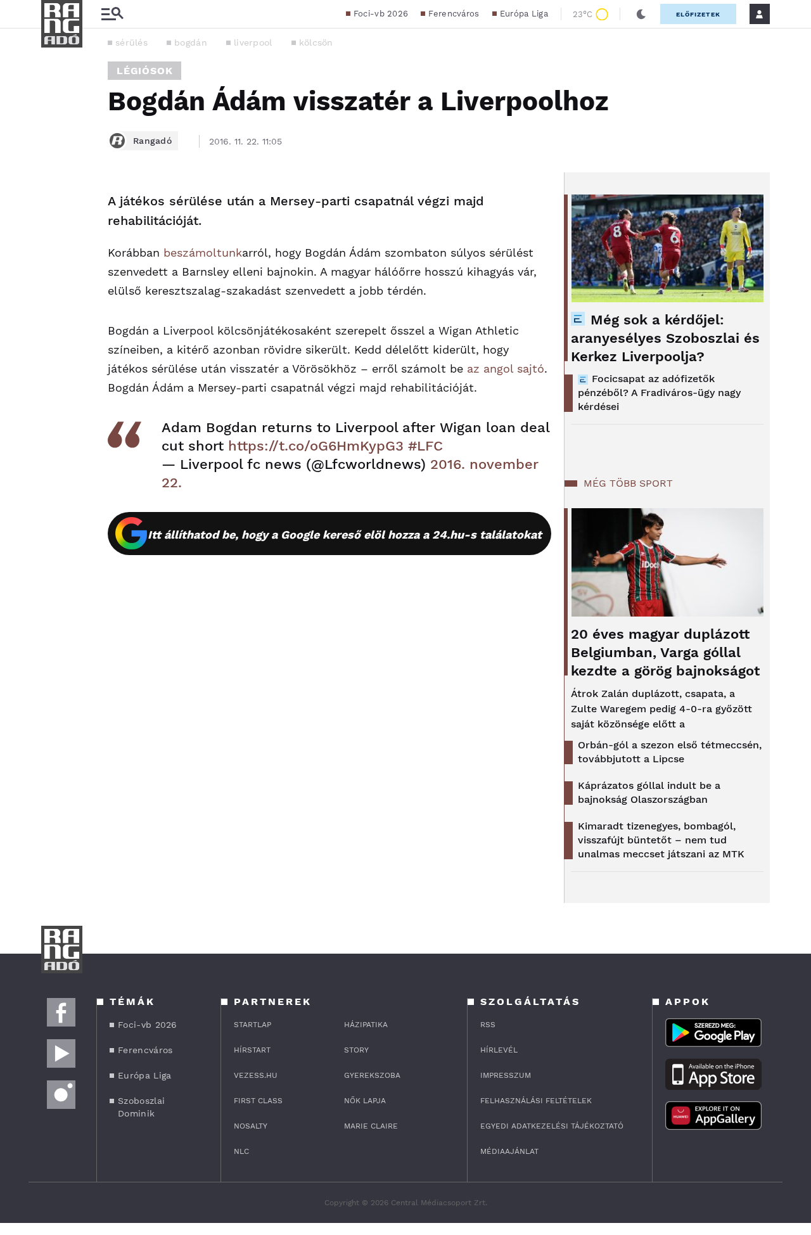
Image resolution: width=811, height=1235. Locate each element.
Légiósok (144, 71)
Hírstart (252, 1050)
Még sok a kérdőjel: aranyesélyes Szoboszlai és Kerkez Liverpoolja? (665, 338)
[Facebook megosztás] (55, 205)
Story (356, 1050)
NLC (241, 1151)
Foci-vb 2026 (381, 13)
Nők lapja (365, 1100)
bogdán (190, 42)
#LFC (425, 446)
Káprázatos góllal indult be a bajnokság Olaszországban (649, 792)
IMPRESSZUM (505, 1075)
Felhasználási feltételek (536, 1100)
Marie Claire (371, 1126)
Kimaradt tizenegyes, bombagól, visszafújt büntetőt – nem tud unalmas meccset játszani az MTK (661, 840)
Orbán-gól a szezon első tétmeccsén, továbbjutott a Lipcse (670, 752)
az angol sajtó (505, 368)
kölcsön (316, 42)
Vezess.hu (256, 1075)
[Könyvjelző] (55, 277)
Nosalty (250, 1126)
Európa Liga (524, 13)
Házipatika (366, 1024)
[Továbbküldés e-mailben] (55, 239)
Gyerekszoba (372, 1075)
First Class (258, 1100)
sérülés (131, 42)
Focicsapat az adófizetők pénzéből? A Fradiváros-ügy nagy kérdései (659, 393)
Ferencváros (453, 13)
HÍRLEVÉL (499, 1050)
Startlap (252, 1024)
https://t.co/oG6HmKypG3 (316, 446)
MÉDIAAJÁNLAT (509, 1151)
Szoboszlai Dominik (141, 1107)
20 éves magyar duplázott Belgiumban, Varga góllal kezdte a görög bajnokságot (665, 652)
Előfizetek (698, 14)
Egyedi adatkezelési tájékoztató (551, 1126)
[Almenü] (112, 14)
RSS (487, 1024)
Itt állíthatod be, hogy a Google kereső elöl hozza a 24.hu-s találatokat (345, 534)
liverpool (253, 42)
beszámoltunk (202, 252)
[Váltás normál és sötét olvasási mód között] (641, 14)
